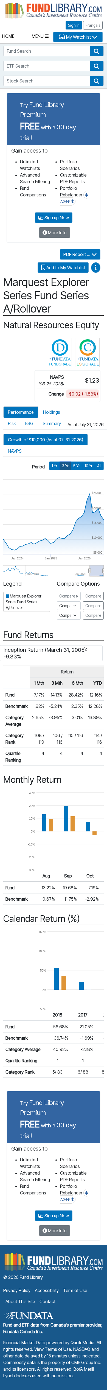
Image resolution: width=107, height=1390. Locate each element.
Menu (38, 36)
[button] (96, 51)
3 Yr (65, 465)
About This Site (20, 1301)
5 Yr (76, 465)
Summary (52, 423)
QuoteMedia (82, 1342)
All (99, 465)
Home (8, 36)
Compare (93, 596)
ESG (29, 423)
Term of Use (75, 1290)
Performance (21, 412)
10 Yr (88, 465)
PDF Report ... (77, 254)
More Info (57, 232)
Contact (47, 1301)
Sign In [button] (74, 25)
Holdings (51, 412)
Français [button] (93, 25)
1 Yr (54, 465)
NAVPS (15, 451)
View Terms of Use (52, 1349)
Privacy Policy (16, 1290)
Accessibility (47, 1290)
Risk (12, 423)
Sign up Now (56, 217)
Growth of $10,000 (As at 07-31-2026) (45, 439)
